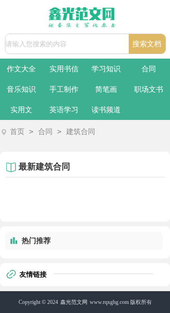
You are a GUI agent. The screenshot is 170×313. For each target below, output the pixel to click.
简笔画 (106, 89)
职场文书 (148, 89)
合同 (148, 69)
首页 (17, 131)
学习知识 (106, 69)
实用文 (21, 110)
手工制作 (63, 89)
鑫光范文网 (73, 302)
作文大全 (21, 69)
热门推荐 (36, 240)
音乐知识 (21, 89)
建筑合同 (80, 131)
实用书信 (63, 69)
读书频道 (106, 110)
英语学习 (63, 110)
